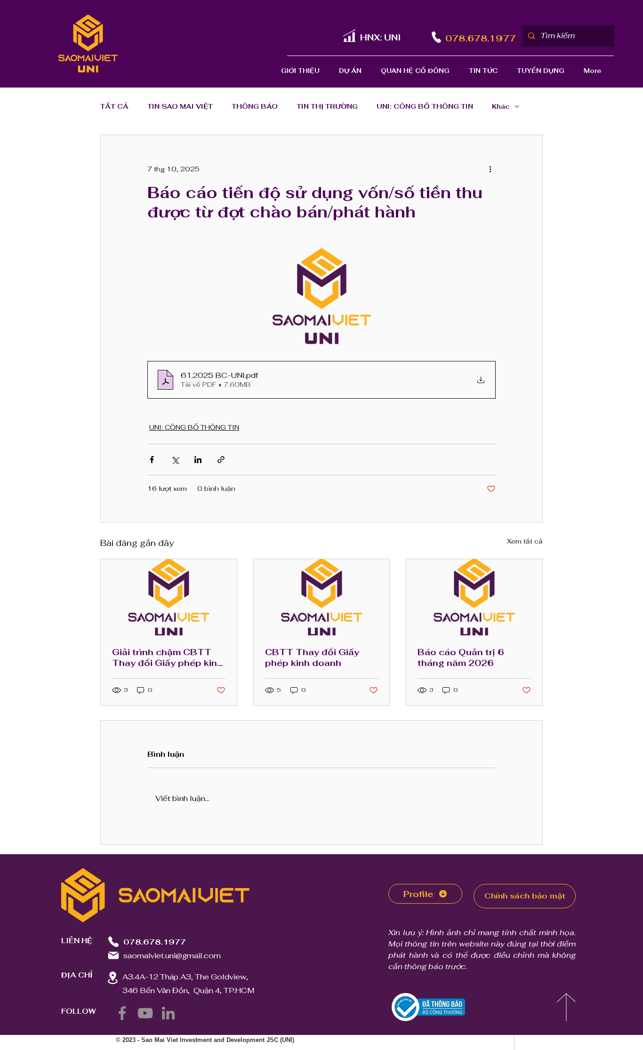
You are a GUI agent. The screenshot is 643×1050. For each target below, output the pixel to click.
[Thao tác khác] (490, 169)
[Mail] (113, 955)
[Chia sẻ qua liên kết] (221, 459)
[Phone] (436, 37)
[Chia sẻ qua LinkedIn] (197, 459)
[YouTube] (145, 1013)
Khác (501, 107)
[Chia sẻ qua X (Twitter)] (174, 459)
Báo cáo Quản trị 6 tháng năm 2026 (461, 657)
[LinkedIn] (168, 1013)
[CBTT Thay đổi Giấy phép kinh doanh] (322, 597)
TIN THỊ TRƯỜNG (327, 107)
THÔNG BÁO (255, 107)
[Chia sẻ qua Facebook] (151, 459)
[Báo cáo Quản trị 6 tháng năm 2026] (474, 597)
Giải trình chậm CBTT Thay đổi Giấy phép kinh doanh (167, 657)
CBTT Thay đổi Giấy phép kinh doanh (312, 657)
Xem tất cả (525, 541)
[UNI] (349, 35)
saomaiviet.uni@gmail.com (172, 956)
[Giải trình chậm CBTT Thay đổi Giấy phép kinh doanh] (169, 597)
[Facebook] (122, 1013)
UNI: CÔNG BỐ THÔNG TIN (425, 107)
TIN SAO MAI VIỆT (180, 107)
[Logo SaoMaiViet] (88, 43)
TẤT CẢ (114, 107)
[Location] (112, 977)
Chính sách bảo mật (524, 896)
